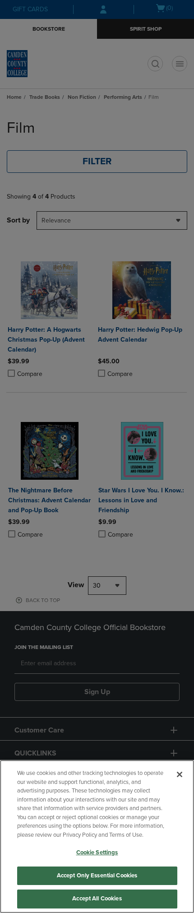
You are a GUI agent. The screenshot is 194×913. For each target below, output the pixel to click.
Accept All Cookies (96, 898)
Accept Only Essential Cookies (97, 875)
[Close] (179, 774)
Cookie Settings (97, 852)
